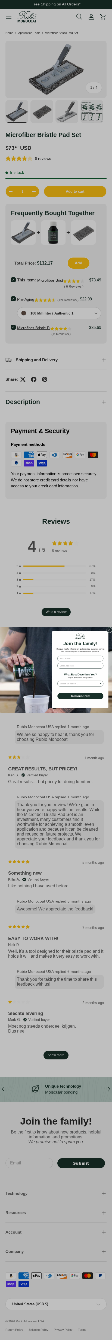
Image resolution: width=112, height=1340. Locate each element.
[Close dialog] (109, 629)
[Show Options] (100, 683)
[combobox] (79, 683)
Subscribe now (80, 696)
